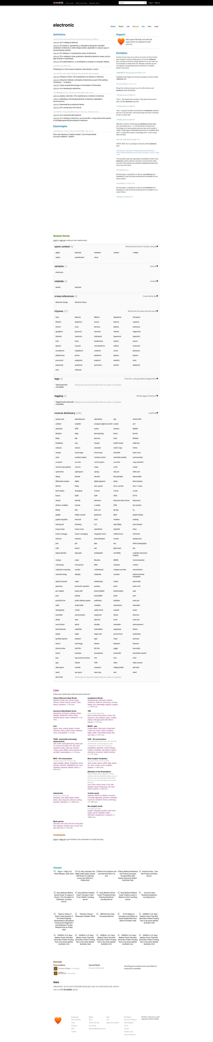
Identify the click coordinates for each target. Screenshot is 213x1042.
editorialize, (91, 815)
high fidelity (117, 524)
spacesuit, (91, 787)
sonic (134, 360)
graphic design (138, 514)
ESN (115, 505)
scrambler (59, 615)
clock (57, 457)
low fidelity (117, 553)
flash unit (97, 510)
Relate (121, 26)
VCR (95, 662)
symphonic (78, 365)
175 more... (77, 752)
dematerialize (118, 476)
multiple (135, 252)
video (115, 662)
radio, (112, 784)
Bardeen (59, 433)
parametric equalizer (82, 586)
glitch (115, 514)
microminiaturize (138, 560)
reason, (108, 717)
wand (57, 672)
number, (63, 700)
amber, (106, 748)
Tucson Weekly (120, 183)
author (96, 428)
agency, (62, 717)
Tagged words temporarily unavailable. (65, 403)
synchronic (98, 365)
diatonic (116, 327)
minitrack (116, 564)
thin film (97, 648)
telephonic (136, 365)
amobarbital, (74, 763)
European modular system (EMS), (66, 749)
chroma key (98, 452)
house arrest (60, 529)
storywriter (117, 624)
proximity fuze (60, 600)
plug (134, 591)
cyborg (96, 471)
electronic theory (81, 302)
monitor (77, 569)
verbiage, (56, 715)
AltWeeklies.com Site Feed (123, 197)
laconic (135, 341)
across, (94, 784)
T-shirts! (73, 1031)
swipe (77, 634)
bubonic (116, 322)
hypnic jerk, (91, 717)
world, (59, 828)
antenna (96, 789)
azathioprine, (92, 752)
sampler (116, 610)
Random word (94, 3)
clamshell (116, 452)
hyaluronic (78, 336)
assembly (59, 428)
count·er (78, 467)
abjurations (64, 802)
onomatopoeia (62, 733)
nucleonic (97, 350)
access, (76, 700)
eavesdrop (78, 490)
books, (79, 702)
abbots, (77, 797)
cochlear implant (80, 457)
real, (114, 715)
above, (90, 763)
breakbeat (59, 443)
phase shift (79, 591)
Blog (90, 1020)
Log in (55, 240)
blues (93, 735)
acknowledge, (101, 704)
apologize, (109, 765)
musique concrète (119, 569)
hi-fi (95, 524)
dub (62, 828)
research (115, 704)
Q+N (54, 726)
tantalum (78, 638)
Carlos (135, 447)
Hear (149, 26)
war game (78, 672)
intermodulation (99, 538)
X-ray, (108, 784)
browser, (68, 702)
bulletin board (118, 443)
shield (58, 619)
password (62, 704)
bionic (115, 433)
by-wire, (59, 743)
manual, (71, 700)
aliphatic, (71, 767)
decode (77, 476)
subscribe (78, 629)
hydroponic (98, 336)
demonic (97, 327)
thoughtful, (99, 800)
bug (76, 443)
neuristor (116, 574)
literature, (106, 800)
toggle (115, 648)
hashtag (135, 519)
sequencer (98, 615)
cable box (136, 443)
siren (76, 619)
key (114, 543)
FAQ (72, 1028)
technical (136, 638)
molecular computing (63, 569)
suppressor (117, 629)
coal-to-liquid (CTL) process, (71, 743)
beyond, (97, 787)
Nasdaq (77, 574)
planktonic (97, 355)
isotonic (116, 341)
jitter (95, 543)
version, (67, 717)
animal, (80, 763)
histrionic (59, 336)
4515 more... (57, 769)
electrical (78, 252)
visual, (61, 728)
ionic (57, 341)
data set (116, 471)
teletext (96, 643)
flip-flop (116, 510)
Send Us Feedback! (130, 1020)
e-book (115, 490)
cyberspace (79, 471)
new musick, (64, 823)
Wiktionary (60, 92)
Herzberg (78, 524)
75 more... (99, 722)
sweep (58, 634)
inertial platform (65, 752)
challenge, (73, 713)
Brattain (135, 438)
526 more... (105, 789)
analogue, (112, 748)
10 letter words (93, 793)
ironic (77, 341)
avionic (96, 322)
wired (135, 672)
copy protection (138, 462)
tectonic (116, 365)
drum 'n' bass (137, 486)
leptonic (58, 346)
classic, (73, 730)
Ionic (57, 317)
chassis (58, 452)
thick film (78, 648)
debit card (136, 471)
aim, (89, 765)
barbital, (106, 752)
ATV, (71, 746)
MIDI (96, 564)
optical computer (61, 581)
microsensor (79, 564)
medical (116, 252)
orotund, (95, 813)
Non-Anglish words (95, 806)
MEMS (115, 560)
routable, (113, 717)
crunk (115, 467)
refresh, (79, 713)
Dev (107, 1017)
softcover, (56, 702)
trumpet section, (93, 728)
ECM (76, 495)
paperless (59, 586)
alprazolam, (100, 748)
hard (95, 519)
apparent (91, 767)
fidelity (58, 510)
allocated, (56, 717)
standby (97, 624)
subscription (98, 629)
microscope (60, 564)
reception (97, 605)
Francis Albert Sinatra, (104, 733)
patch (115, 586)
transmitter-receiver (139, 653)
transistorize (98, 653)
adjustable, (57, 767)
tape (95, 638)
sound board (60, 624)
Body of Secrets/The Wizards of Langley (127, 139)
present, (68, 730)
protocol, (91, 720)
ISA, (74, 746)
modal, (94, 733)
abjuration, (56, 802)
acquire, (100, 763)
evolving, (66, 728)
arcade (115, 424)
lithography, (98, 810)
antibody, (56, 765)
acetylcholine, (92, 748)
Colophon (74, 1025)
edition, (108, 813)
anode (76, 767)
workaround (74, 717)
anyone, (103, 765)
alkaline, (67, 763)
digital (58, 252)
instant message (61, 534)
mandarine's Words (95, 698)
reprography (60, 610)
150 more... (70, 828)
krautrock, (67, 826)
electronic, (79, 730)
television (116, 643)
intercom (59, 538)
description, (102, 813)
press (115, 595)
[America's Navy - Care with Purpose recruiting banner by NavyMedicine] (149, 873)
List (128, 26)
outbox (115, 581)
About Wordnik (76, 1020)
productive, (106, 797)
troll (95, 658)
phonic (77, 355)
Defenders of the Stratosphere (99, 771)
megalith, (91, 810)
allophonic (78, 322)
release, (90, 704)
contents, (74, 702)
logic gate (78, 553)
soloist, (98, 730)
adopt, (110, 763)
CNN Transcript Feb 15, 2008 (124, 106)
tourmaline (136, 648)
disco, (72, 826)
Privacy (126, 1028)
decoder (97, 476)
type (57, 662)
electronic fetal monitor (121, 500)
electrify (77, 500)
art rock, (77, 826)
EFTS (135, 495)
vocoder (78, 667)
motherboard (98, 569)
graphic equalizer (62, 519)
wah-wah (136, 667)
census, (71, 715)
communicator (138, 457)
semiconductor (80, 615)
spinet (77, 624)
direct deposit (137, 481)
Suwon (135, 629)
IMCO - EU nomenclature (62, 758)
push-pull (136, 600)
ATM (76, 428)
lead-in (77, 548)
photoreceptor (118, 591)
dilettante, (99, 702)
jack (57, 543)
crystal (135, 467)
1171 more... (94, 754)
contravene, (66, 713)
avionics (116, 428)
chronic (58, 327)
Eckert (58, 495)
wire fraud (59, 677)
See (143, 26)
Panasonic (136, 317)
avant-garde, (79, 823)
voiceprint (97, 667)
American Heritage (64, 968)
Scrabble (68, 989)
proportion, (102, 717)
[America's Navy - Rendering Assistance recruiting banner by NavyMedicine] (149, 894)
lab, (109, 787)
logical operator (61, 553)
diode (115, 481)
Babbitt (135, 428)
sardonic (116, 360)
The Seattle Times (121, 170)
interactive (136, 534)
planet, (104, 784)
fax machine (137, 505)
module (135, 564)
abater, (67, 797)
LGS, (55, 743)
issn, (67, 700)
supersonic (59, 365)
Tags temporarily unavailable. (61, 385)
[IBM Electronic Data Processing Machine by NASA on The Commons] (106, 914)
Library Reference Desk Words (65, 698)
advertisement (80, 419)
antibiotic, (91, 750)
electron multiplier (62, 505)
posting (77, 595)
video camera (137, 662)
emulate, (114, 702)
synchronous (117, 634)
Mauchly (97, 560)
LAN (57, 548)
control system (99, 462)
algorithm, (109, 704)
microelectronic (99, 346)
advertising (98, 419)
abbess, (72, 797)
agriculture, (64, 767)
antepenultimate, (93, 700)
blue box (97, 438)
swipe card (98, 634)
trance (58, 653)
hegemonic (137, 331)
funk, (55, 826)
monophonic (60, 350)
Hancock (78, 519)
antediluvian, (92, 702)
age (114, 419)
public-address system (83, 600)
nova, (90, 784)
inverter (116, 538)
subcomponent (138, 624)
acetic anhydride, (58, 763)
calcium (77, 447)
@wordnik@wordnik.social (97, 1028)
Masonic (78, 317)
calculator (97, 447)
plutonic (135, 355)
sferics (115, 615)
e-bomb (97, 490)
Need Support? (129, 1023)
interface (78, 538)
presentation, (57, 713)
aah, (63, 797)
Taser (115, 638)
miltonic (116, 346)
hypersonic (117, 336)
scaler (135, 610)
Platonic (58, 322)
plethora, (109, 700)
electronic (129, 44)
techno (58, 643)
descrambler (137, 476)
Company (75, 1017)
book (115, 438)
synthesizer (137, 634)
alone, (93, 765)
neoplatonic (79, 350)
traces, (55, 733)
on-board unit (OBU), (62, 746)
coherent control (100, 457)
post (57, 595)
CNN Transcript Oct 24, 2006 (124, 119)
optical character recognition (138, 575)
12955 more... (92, 817)
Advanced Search (129, 1034)
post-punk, (56, 823)
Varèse (77, 662)
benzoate (112, 752)
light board (117, 548)
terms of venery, (93, 715)
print (134, 595)
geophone (97, 514)
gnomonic (78, 331)
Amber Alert (137, 419)
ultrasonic (78, 369)
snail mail (136, 619)
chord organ (79, 452)
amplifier (78, 424)
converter (116, 462)
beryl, (110, 810)
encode (77, 505)
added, (105, 763)
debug (58, 476)
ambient (58, 424)
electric (58, 287)
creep (96, 467)
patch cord (136, 586)
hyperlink (116, 529)
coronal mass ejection (63, 467)
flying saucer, (104, 787)
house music (79, 529)
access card (60, 419)
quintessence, (107, 702)
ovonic (115, 350)
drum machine (118, 486)
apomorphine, (106, 750)
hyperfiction (98, 529)
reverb (77, 610)
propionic (97, 360)
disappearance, (100, 815)
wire (114, 672)
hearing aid (59, 524)
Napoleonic (117, 317)
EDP (96, 495)
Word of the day (81, 3)
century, (99, 784)
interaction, (57, 730)
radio (57, 605)
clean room (137, 452)
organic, (56, 728)
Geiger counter (80, 514)
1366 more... (94, 802)
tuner (134, 658)
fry (134, 510)
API (108, 1020)
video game (60, 667)
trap (57, 658)
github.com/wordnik (113, 1023)
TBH (89, 711)
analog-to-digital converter (103, 424)
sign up (62, 240)
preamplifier (98, 595)
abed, (60, 800)
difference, (98, 795)
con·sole (78, 462)
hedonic (116, 331)
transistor (78, 653)
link (134, 548)
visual (96, 257)
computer (59, 462)
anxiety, (97, 765)
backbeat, (110, 730)
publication (98, 600)
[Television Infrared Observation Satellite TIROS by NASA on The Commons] (85, 914)
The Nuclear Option (122, 84)
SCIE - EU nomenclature (97, 739)
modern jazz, (92, 730)
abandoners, (57, 797)
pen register (60, 591)
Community (70, 3)
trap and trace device (82, 658)
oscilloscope (98, 581)
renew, (76, 715)
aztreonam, (100, 752)
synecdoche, (103, 700)
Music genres (58, 821)
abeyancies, (66, 800)
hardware (97, 252)
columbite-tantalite (119, 457)
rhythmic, (104, 730)
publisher (116, 600)
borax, (114, 810)
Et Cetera (127, 1017)
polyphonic (78, 360)
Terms (126, 1025)
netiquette (97, 574)
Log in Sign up (154, 3)
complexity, (113, 797)
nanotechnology (61, 574)
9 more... (73, 733)
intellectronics (118, 534)
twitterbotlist (58, 793)
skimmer (97, 619)
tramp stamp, (102, 715)
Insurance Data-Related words (64, 711)
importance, (92, 800)
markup (58, 560)
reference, (56, 700)
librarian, (56, 704)
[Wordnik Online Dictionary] (58, 3)
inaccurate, (111, 795)
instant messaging (81, 534)
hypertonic (136, 336)
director (58, 486)
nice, (97, 717)
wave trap (97, 672)
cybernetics (60, 471)
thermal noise (60, 648)
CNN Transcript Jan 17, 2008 (124, 95)
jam (76, 543)
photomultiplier (99, 591)
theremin (136, 643)
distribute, (105, 795)
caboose (59, 447)
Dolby (77, 486)
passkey (97, 586)
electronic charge (62, 302)
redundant (136, 605)
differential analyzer (62, 481)
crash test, (69, 748)
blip (76, 438)
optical (58, 257)
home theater (137, 524)
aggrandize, (99, 797)
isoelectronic (98, 341)
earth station (60, 490)
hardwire (116, 519)
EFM (115, 495)
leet (95, 548)
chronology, (91, 797)
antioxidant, (98, 750)
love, (95, 704)
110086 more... (75, 802)
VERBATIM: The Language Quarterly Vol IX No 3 (130, 72)
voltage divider (118, 667)
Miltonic (97, 317)
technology (79, 643)
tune (115, 658)
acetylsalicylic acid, (73, 765)
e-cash (135, 490)
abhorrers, (73, 800)
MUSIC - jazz (92, 726)
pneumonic (59, 360)
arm (134, 424)
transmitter (117, 653)
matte (77, 560)
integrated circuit (100, 534)
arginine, (113, 750)
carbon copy (117, 447)
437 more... (101, 735)
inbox (135, 529)
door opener (98, 486)
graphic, (72, 728)
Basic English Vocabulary (97, 758)
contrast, (77, 728)
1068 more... (94, 707)
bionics (135, 433)
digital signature (99, 481)
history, (63, 730)
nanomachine (137, 569)
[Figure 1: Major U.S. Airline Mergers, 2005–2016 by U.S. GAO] (64, 872)
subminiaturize (61, 629)
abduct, (55, 800)
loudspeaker (98, 553)
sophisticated (79, 257)
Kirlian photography (140, 543)
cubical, (62, 702)
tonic (57, 369)
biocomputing (99, 433)
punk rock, (71, 823)
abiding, (79, 800)
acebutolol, (63, 765)
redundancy (117, 605)
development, (63, 715)
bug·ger (97, 443)
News (91, 1017)
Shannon (136, 615)
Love (156, 26)
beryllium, (105, 810)
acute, (81, 765)
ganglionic (59, 331)
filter (76, 510)
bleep (57, 438)
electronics (59, 272)
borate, (90, 813)
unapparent (109, 815)
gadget (58, 514)
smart (115, 619)
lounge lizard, (111, 728)
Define (113, 26)
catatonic (136, 322)
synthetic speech (61, 638)
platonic (116, 355)
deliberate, (91, 795)
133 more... (72, 704)
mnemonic (136, 346)
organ (77, 581)
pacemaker (137, 581)
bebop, (90, 733)
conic (77, 327)
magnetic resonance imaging (140, 554)
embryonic (136, 327)
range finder (79, 605)
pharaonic (136, 350)
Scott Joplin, (102, 728)
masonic (78, 346)
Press (73, 1023)
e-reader (97, 505)
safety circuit (98, 610)
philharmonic (60, 355)
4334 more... (100, 767)
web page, (97, 720)
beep (76, 433)
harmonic (97, 331)
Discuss (136, 26)
